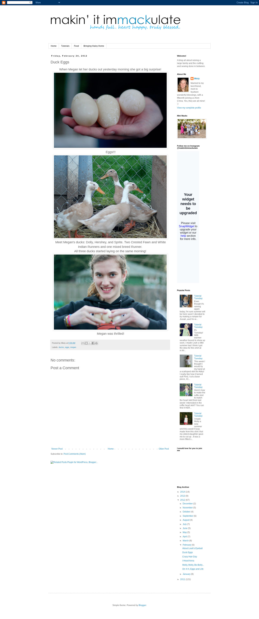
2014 (183, 492)
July (185, 524)
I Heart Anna (188, 560)
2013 (183, 496)
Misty (197, 78)
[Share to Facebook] (93, 343)
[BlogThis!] (86, 343)
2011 (183, 579)
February (187, 545)
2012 (183, 500)
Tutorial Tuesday (198, 297)
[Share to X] (89, 343)
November (188, 507)
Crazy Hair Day (189, 556)
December (188, 503)
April (185, 536)
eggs (67, 347)
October (187, 511)
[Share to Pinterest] (96, 343)
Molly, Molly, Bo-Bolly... (193, 565)
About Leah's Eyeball (192, 548)
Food (76, 46)
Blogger (142, 605)
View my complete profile (189, 108)
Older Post (164, 449)
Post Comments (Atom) (75, 454)
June (185, 528)
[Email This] (83, 343)
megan (73, 347)
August (186, 520)
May (185, 532)
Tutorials (65, 46)
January (187, 574)
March (186, 540)
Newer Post (57, 449)
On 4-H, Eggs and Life (193, 569)
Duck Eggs (187, 552)
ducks (61, 347)
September (188, 516)
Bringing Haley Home (94, 46)
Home (54, 46)
